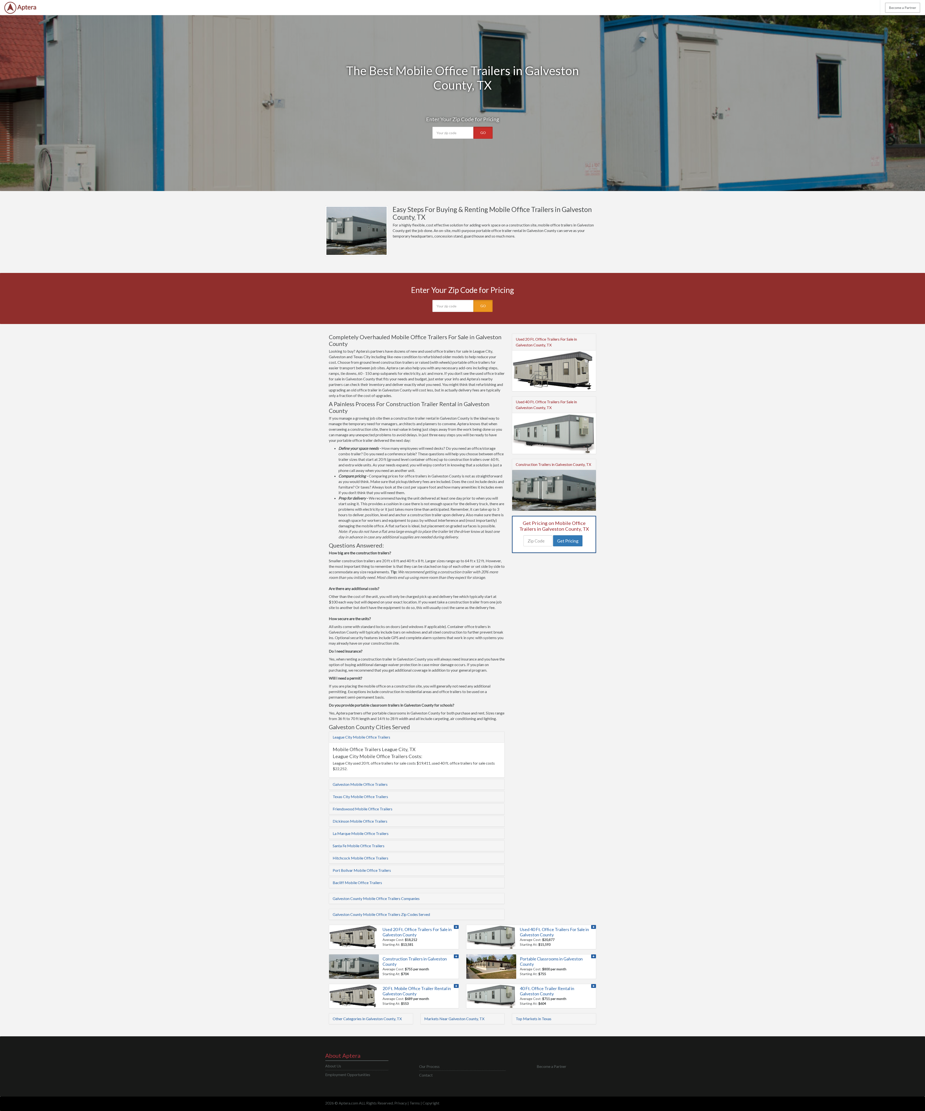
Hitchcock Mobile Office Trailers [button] (360, 858)
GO (483, 133)
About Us (333, 1066)
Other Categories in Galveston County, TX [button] (367, 1018)
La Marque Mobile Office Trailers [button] (361, 833)
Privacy (400, 1103)
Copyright (431, 1103)
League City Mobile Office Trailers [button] (361, 737)
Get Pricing (567, 540)
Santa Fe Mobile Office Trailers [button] (358, 845)
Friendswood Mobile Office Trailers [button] (362, 809)
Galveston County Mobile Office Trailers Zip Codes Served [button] (381, 914)
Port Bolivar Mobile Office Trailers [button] (362, 870)
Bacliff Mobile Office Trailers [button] (357, 882)
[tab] (416, 737)
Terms (415, 1103)
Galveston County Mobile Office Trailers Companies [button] (376, 898)
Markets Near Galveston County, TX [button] (454, 1018)
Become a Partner (902, 8)
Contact (426, 1075)
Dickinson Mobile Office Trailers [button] (360, 821)
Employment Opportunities (347, 1074)
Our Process (429, 1066)
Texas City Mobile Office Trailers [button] (360, 796)
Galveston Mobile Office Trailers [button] (360, 784)
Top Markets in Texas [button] (533, 1018)
